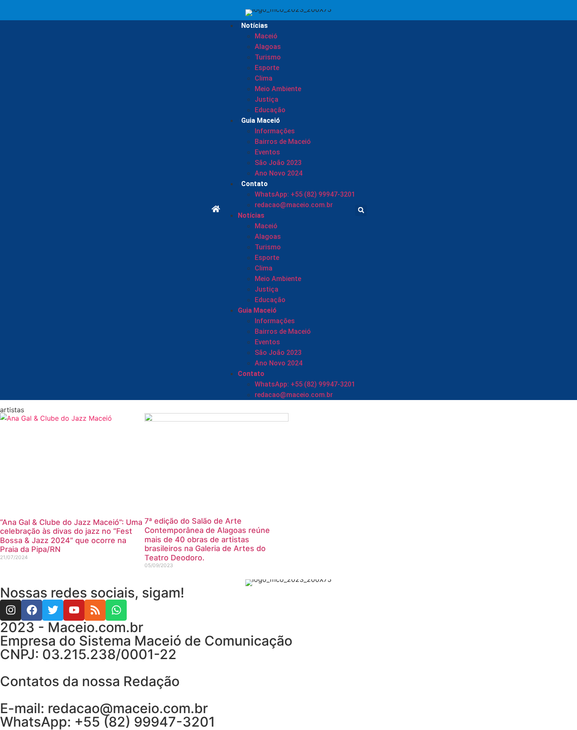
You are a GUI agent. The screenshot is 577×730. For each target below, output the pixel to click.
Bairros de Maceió (283, 142)
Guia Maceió (260, 120)
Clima (263, 78)
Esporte (267, 68)
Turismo (268, 57)
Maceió (266, 36)
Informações (275, 131)
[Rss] (95, 610)
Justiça (266, 99)
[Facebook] (31, 610)
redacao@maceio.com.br (294, 205)
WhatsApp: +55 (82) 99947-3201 (305, 194)
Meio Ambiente (278, 89)
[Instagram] (10, 610)
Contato (254, 184)
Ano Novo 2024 (278, 173)
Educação (270, 110)
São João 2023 (278, 163)
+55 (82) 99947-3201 (144, 722)
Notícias (254, 26)
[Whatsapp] (116, 610)
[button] (361, 210)
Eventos (267, 152)
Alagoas (268, 47)
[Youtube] (73, 610)
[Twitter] (52, 610)
